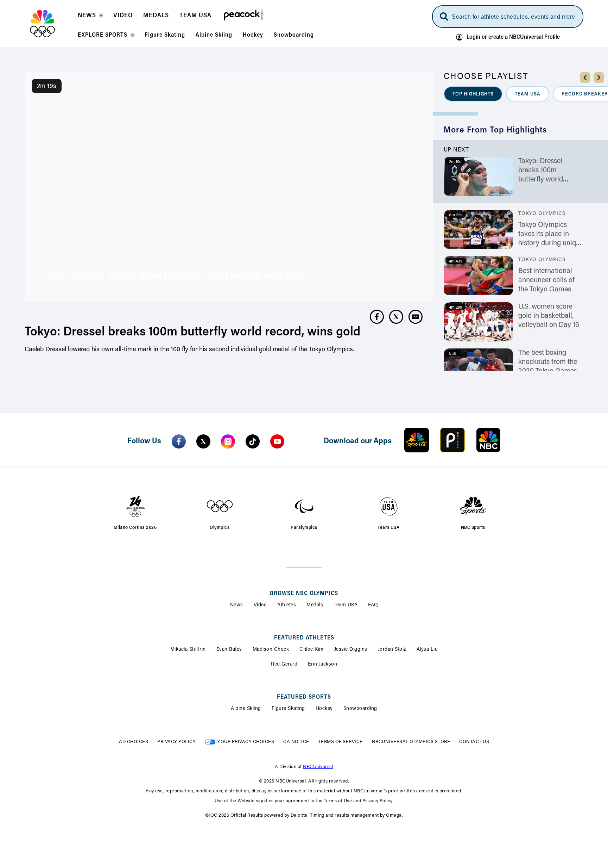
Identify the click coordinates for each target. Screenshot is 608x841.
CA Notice (296, 742)
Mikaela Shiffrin (188, 649)
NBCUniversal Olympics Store (411, 742)
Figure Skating (288, 708)
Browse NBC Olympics (304, 593)
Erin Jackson (322, 664)
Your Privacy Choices (245, 742)
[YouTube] (277, 441)
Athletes (286, 605)
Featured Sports (304, 697)
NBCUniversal (318, 767)
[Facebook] (179, 441)
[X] (203, 441)
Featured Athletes (304, 638)
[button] (90, 17)
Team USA (345, 605)
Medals (314, 605)
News (236, 605)
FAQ (373, 605)
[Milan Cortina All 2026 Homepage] (51, 23)
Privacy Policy (176, 742)
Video (260, 605)
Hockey (324, 708)
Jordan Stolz (392, 649)
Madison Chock (271, 649)
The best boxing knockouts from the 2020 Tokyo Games (547, 362)
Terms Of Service (340, 742)
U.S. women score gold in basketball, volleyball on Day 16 (548, 316)
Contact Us (474, 742)
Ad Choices (133, 742)
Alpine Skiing (246, 708)
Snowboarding (360, 708)
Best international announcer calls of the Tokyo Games (546, 280)
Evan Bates (229, 649)
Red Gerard (284, 664)
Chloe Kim (311, 649)
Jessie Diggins (350, 649)
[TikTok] (253, 441)
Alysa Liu (427, 649)
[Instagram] (228, 441)
